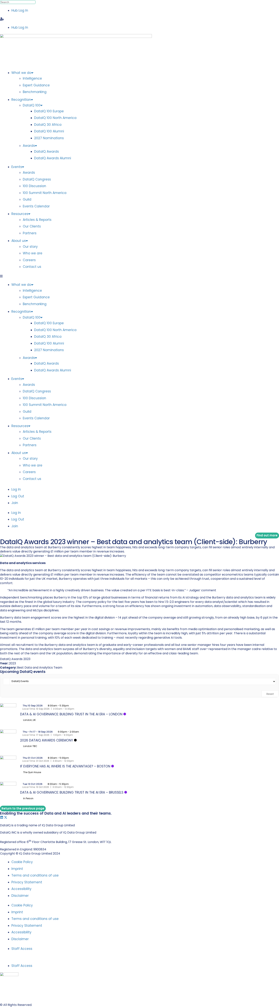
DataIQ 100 (31, 105)
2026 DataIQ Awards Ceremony (46, 740)
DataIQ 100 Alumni (49, 131)
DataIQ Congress (37, 179)
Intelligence (32, 78)
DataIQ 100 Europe (49, 111)
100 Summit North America (44, 193)
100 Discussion (34, 186)
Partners (29, 233)
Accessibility (21, 889)
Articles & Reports (37, 219)
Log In (16, 489)
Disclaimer (20, 895)
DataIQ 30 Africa (47, 124)
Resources (19, 214)
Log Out (17, 496)
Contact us (32, 266)
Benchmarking (34, 92)
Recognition (21, 99)
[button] (139, 19)
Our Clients (32, 226)
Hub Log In (19, 10)
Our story (30, 246)
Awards (29, 145)
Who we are (32, 253)
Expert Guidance (36, 85)
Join (14, 503)
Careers (29, 260)
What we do (21, 72)
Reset (270, 694)
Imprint (17, 868)
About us (18, 240)
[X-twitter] (5, 817)
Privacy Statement (26, 882)
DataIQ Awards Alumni (52, 158)
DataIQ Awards (46, 151)
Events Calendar (36, 206)
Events (16, 167)
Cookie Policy (22, 862)
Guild (27, 199)
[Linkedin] (1, 817)
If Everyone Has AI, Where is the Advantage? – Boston (65, 766)
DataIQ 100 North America (55, 118)
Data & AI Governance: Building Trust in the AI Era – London (71, 714)
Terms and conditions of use (35, 875)
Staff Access (21, 948)
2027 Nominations (49, 138)
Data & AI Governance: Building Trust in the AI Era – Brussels (71, 792)
